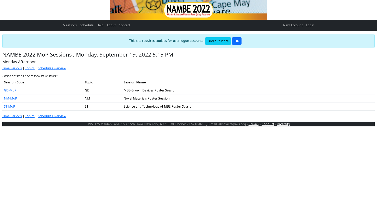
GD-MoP (10, 90)
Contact (124, 25)
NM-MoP (10, 98)
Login (310, 25)
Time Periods (12, 68)
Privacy (254, 124)
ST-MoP (9, 106)
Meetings (70, 25)
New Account (293, 25)
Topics (30, 68)
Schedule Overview (52, 68)
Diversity (283, 124)
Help (100, 25)
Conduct (268, 124)
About (111, 25)
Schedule (86, 25)
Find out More (218, 41)
